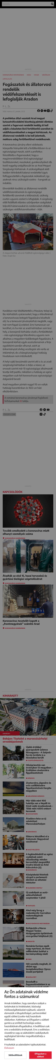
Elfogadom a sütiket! (40, 1055)
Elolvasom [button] (9, 1048)
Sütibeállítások (15, 1055)
